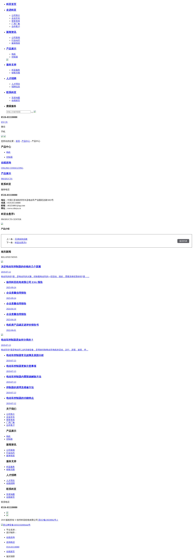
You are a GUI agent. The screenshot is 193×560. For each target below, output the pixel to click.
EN (2, 122)
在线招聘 (10, 483)
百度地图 (16, 98)
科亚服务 (16, 70)
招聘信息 (16, 87)
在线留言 (16, 100)
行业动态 (16, 40)
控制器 (15, 57)
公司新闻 (16, 37)
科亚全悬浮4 (20, 242)
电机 (14, 54)
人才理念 (16, 84)
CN (5, 122)
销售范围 (16, 73)
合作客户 (16, 26)
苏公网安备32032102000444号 (16, 525)
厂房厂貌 (16, 24)
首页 (18, 141)
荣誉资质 (16, 21)
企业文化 (16, 18)
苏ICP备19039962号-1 (48, 520)
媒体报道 (16, 43)
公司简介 (16, 15)
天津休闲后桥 (21, 239)
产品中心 (26, 141)
